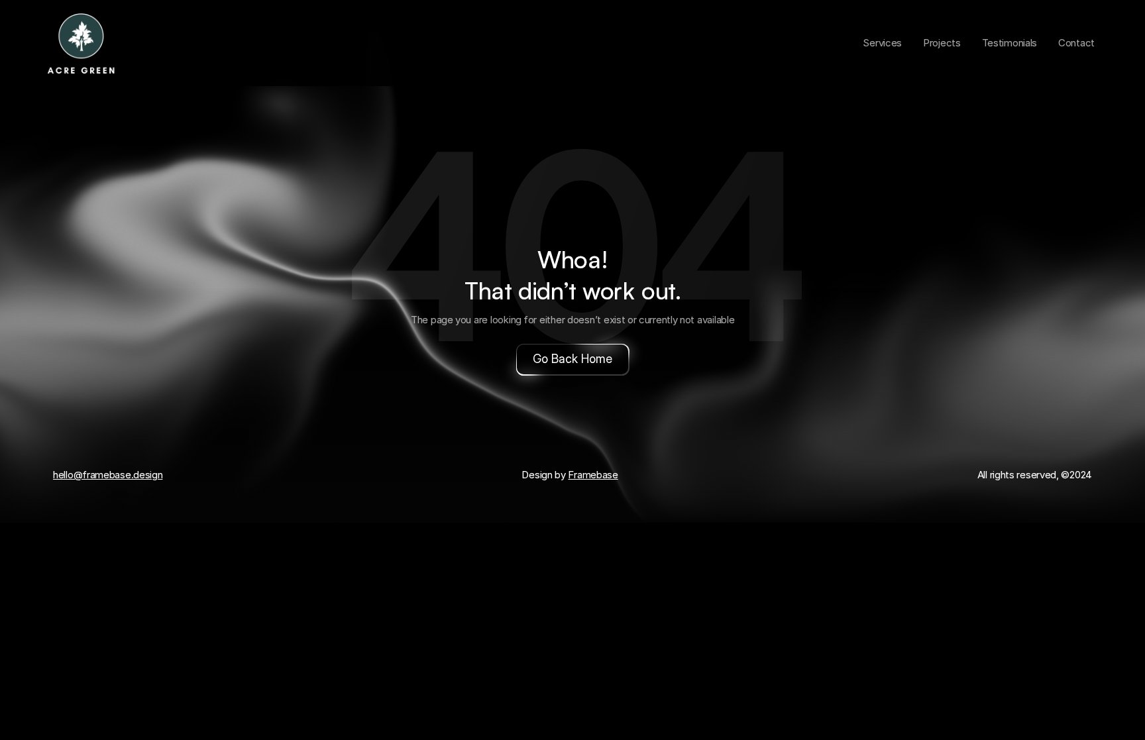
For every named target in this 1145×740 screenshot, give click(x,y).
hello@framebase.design (107, 474)
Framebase (593, 474)
